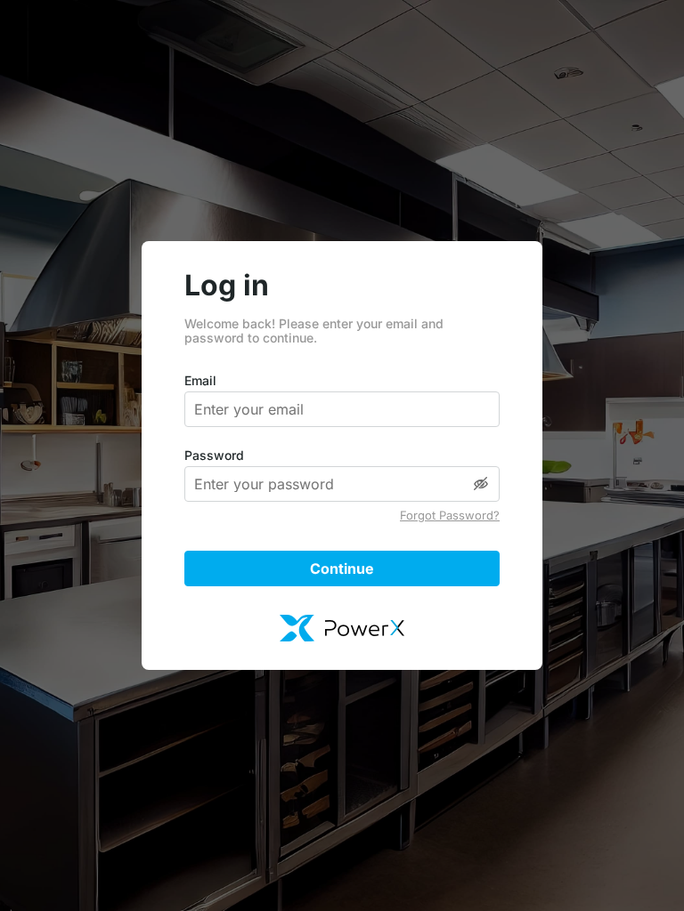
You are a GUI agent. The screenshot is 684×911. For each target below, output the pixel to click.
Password (214, 455)
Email (200, 381)
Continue (342, 568)
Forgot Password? (450, 515)
